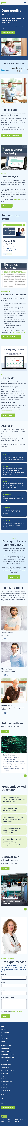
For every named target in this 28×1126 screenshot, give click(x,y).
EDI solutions (5, 1027)
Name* (3, 974)
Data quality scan (6, 1060)
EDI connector (5, 1032)
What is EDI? (4, 1038)
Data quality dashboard (7, 1057)
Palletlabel (4, 1087)
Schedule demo (8, 1107)
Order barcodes (5, 1090)
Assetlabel (4, 1084)
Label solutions (6, 1064)
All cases (5, 868)
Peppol (3, 1041)
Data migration (5, 1048)
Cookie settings (3, 1120)
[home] (12, 3)
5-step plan (17, 199)
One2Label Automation (7, 1070)
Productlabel (4, 1073)
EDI (2, 1035)
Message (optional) (7, 997)
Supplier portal (5, 1076)
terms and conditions (16, 1011)
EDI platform (4, 1029)
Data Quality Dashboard (18, 332)
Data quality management (8, 1054)
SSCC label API (5, 1067)
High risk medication (6, 1081)
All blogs (5, 731)
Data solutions (6, 1045)
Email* (3, 982)
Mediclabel (4, 1079)
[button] (25, 2)
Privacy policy (10, 1120)
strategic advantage (7, 411)
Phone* (3, 990)
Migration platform (6, 1051)
